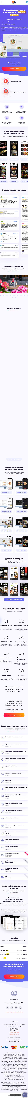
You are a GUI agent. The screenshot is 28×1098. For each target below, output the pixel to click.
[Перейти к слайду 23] (15, 297)
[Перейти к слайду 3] (3, 295)
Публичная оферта (14, 1032)
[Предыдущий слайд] (1, 284)
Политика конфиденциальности (14, 1012)
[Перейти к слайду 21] (12, 297)
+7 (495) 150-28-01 (14, 1002)
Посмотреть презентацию (17, 92)
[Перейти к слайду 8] (10, 295)
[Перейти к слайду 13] (17, 295)
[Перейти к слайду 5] (6, 295)
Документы (12, 1034)
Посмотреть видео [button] (15, 81)
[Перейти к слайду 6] (7, 295)
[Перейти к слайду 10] (13, 295)
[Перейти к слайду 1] (0, 295)
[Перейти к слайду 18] (24, 295)
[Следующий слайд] (27, 284)
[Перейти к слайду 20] (27, 295)
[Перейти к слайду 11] (14, 295)
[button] (14, 69)
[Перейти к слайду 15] (20, 295)
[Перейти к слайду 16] (21, 295)
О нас (17, 1034)
